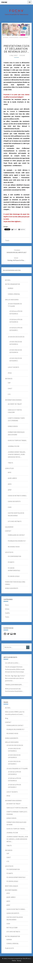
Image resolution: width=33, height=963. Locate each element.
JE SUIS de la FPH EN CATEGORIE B (15, 321)
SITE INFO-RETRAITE (14, 521)
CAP (9, 383)
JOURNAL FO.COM (13, 446)
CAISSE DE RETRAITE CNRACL (17, 496)
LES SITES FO (9, 552)
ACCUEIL (7, 280)
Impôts (7, 613)
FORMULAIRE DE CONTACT (16, 535)
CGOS (9, 507)
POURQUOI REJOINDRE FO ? (17, 541)
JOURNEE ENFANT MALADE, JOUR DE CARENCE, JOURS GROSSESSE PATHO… (16, 454)
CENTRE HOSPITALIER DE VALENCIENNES (16, 514)
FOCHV (4, 2)
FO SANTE (11, 562)
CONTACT (8, 531)
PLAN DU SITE (9, 948)
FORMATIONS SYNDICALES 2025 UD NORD (16, 433)
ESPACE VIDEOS (13, 426)
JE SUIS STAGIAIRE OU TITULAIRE (15, 305)
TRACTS (10, 463)
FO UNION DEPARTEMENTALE (14, 569)
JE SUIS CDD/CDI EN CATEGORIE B (15, 351)
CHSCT (10, 388)
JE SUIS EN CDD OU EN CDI (16, 337)
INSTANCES (8, 378)
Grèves (7, 609)
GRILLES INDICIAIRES (12, 300)
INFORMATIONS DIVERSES (13, 400)
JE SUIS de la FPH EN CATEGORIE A (15, 312)
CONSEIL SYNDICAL (14, 294)
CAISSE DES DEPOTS (14, 501)
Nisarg (19, 960)
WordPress (26, 958)
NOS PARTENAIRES (11, 890)
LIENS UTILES (9, 468)
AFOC (9, 472)
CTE (9, 394)
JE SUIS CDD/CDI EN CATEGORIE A (15, 343)
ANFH (9, 484)
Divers (7, 605)
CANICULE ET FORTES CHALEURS (15, 411)
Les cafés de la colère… (12, 663)
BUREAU (10, 288)
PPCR (9, 373)
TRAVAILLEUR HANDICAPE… (14, 685)
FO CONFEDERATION (14, 556)
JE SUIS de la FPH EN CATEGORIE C (15, 329)
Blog (6, 718)
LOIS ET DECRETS (13, 367)
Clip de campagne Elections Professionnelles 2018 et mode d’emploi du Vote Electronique (14, 669)
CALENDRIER (9, 527)
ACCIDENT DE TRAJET (15, 404)
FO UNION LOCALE (14, 576)
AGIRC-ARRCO (12, 478)
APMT (10, 490)
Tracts (7, 240)
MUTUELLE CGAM (12, 927)
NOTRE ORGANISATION (12, 284)
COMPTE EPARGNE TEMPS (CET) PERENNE (16, 419)
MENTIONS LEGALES (11, 886)
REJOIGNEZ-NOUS (14, 547)
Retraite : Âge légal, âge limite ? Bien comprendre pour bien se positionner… (15, 678)
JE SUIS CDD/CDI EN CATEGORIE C (15, 359)
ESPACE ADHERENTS (11, 588)
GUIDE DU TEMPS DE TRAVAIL (17, 440)
